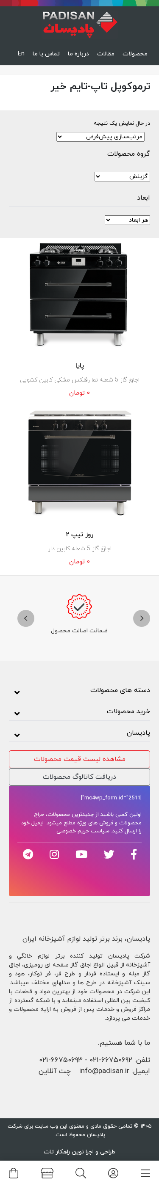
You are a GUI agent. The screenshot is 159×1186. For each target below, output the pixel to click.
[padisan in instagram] (54, 854)
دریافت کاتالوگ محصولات (79, 777)
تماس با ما (46, 54)
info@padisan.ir (104, 1071)
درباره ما (78, 54)
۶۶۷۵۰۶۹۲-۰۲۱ (110, 1060)
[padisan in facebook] (134, 854)
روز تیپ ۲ (79, 534)
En (21, 54)
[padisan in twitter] (109, 854)
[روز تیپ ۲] (79, 463)
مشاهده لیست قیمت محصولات (80, 759)
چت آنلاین (55, 1071)
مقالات (105, 54)
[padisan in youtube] (81, 854)
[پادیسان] (80, 22)
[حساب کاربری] (113, 1173)
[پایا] (79, 294)
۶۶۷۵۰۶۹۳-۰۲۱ (61, 1060)
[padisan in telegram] (28, 854)
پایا (79, 366)
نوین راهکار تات (64, 1152)
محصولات (135, 54)
